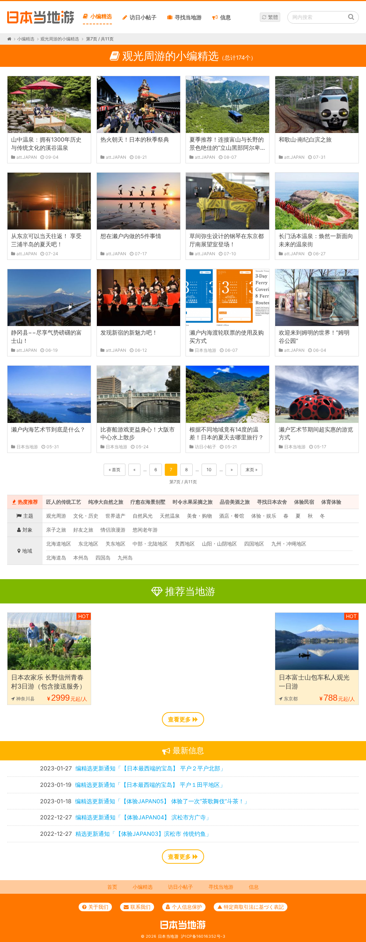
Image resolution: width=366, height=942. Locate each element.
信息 (225, 17)
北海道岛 (56, 557)
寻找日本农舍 (272, 502)
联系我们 (140, 907)
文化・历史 (85, 516)
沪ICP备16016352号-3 (203, 936)
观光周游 (56, 516)
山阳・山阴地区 (219, 544)
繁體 (273, 17)
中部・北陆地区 (150, 544)
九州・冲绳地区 (288, 544)
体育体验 (331, 502)
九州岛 (125, 557)
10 (209, 469)
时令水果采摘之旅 (193, 502)
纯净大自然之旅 (105, 502)
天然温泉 (170, 516)
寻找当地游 (188, 17)
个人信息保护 (187, 907)
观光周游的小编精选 (59, 38)
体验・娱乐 (263, 516)
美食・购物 (199, 516)
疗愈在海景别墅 (147, 502)
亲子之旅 (56, 530)
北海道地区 (58, 544)
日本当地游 (168, 936)
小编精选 (101, 16)
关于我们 (98, 907)
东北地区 (88, 544)
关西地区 (185, 544)
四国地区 (254, 544)
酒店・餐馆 (231, 516)
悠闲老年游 (145, 530)
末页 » (251, 469)
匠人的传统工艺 (63, 502)
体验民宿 (304, 502)
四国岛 (102, 557)
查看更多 (179, 719)
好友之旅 (83, 530)
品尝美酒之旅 (235, 502)
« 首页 (114, 469)
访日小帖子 (143, 17)
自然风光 (143, 516)
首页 (112, 887)
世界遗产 (115, 516)
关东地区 (115, 544)
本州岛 (80, 557)
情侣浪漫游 (112, 530)
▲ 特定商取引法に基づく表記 (250, 907)
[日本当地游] (40, 22)
